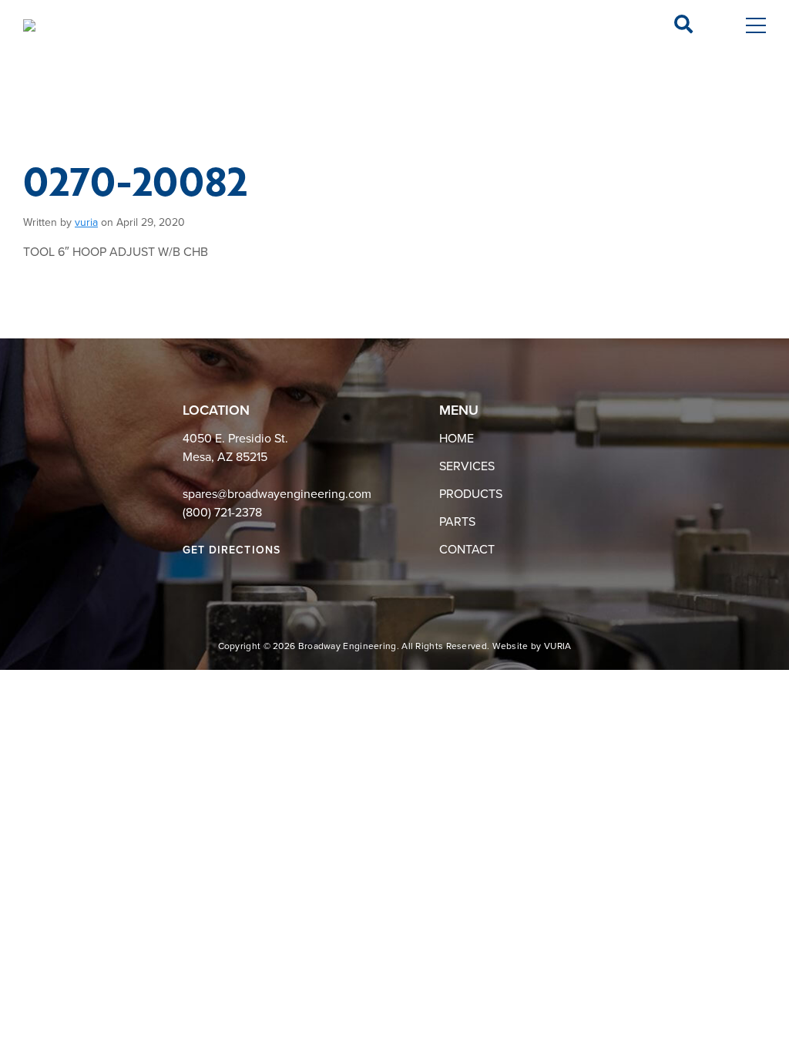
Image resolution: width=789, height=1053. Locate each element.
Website (510, 646)
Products (470, 494)
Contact (467, 549)
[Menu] (756, 26)
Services (467, 466)
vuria (86, 222)
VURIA (558, 646)
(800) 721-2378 (222, 512)
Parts (457, 522)
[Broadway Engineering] (29, 25)
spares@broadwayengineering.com (277, 494)
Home (456, 438)
